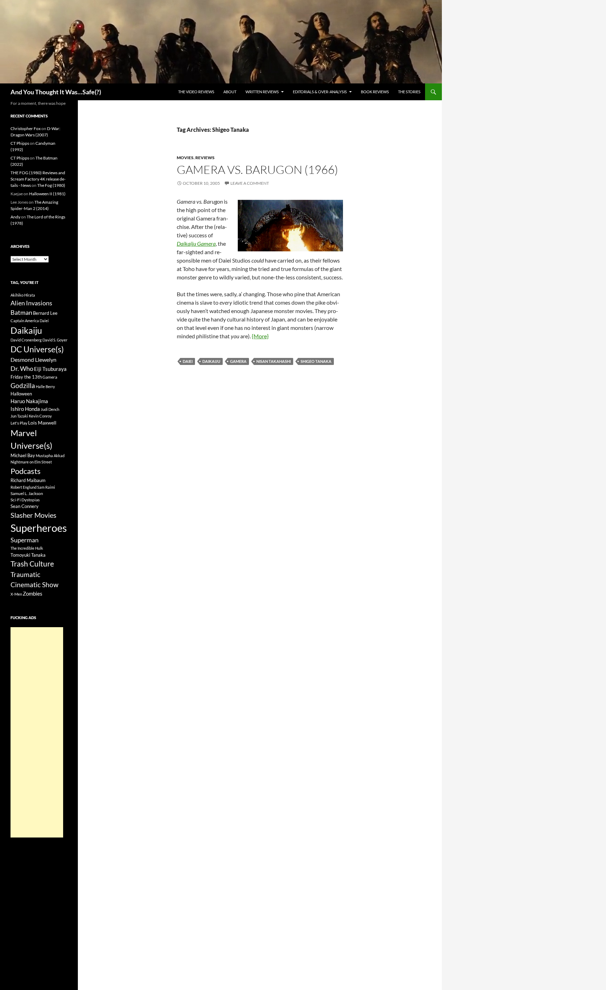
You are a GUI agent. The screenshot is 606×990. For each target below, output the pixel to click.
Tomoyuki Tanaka (28, 555)
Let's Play (19, 423)
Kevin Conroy (40, 416)
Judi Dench (50, 409)
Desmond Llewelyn (33, 359)
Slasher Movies (33, 515)
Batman (21, 312)
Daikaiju (211, 361)
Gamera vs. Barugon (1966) (257, 169)
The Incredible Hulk (27, 548)
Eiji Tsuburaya (50, 369)
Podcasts (26, 471)
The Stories (409, 91)
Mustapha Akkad (50, 455)
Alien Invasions (31, 303)
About (229, 91)
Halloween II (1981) (47, 193)
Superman (25, 540)
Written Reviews (262, 91)
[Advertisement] (37, 732)
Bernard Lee (45, 313)
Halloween (21, 393)
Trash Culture (32, 563)
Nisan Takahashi (273, 361)
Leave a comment (249, 183)
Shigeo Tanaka (316, 361)
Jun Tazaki (19, 416)
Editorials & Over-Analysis (320, 91)
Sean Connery (25, 506)
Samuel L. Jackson (27, 493)
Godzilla (23, 385)
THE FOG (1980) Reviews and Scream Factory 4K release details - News (38, 179)
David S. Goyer (54, 340)
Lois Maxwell (42, 423)
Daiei (188, 361)
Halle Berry (45, 386)
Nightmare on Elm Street (31, 462)
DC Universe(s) (37, 349)
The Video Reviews (196, 91)
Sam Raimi (46, 487)
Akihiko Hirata (23, 295)
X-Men (16, 594)
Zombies (32, 593)
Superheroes (39, 528)
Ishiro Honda (25, 409)
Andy (15, 216)
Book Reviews (375, 91)
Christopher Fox (26, 128)
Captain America (25, 320)
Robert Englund (23, 487)
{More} (260, 336)
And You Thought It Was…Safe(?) (56, 92)
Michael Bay (23, 455)
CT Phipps (20, 143)
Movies (185, 157)
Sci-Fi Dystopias (25, 499)
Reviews (205, 157)
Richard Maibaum (28, 480)
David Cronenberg (26, 340)
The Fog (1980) (51, 185)
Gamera (238, 361)
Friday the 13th (26, 377)
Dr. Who (22, 368)
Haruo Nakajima (29, 401)
